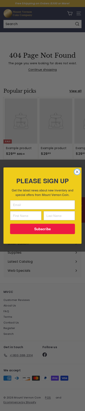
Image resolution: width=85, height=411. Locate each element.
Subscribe (42, 228)
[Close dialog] (77, 172)
